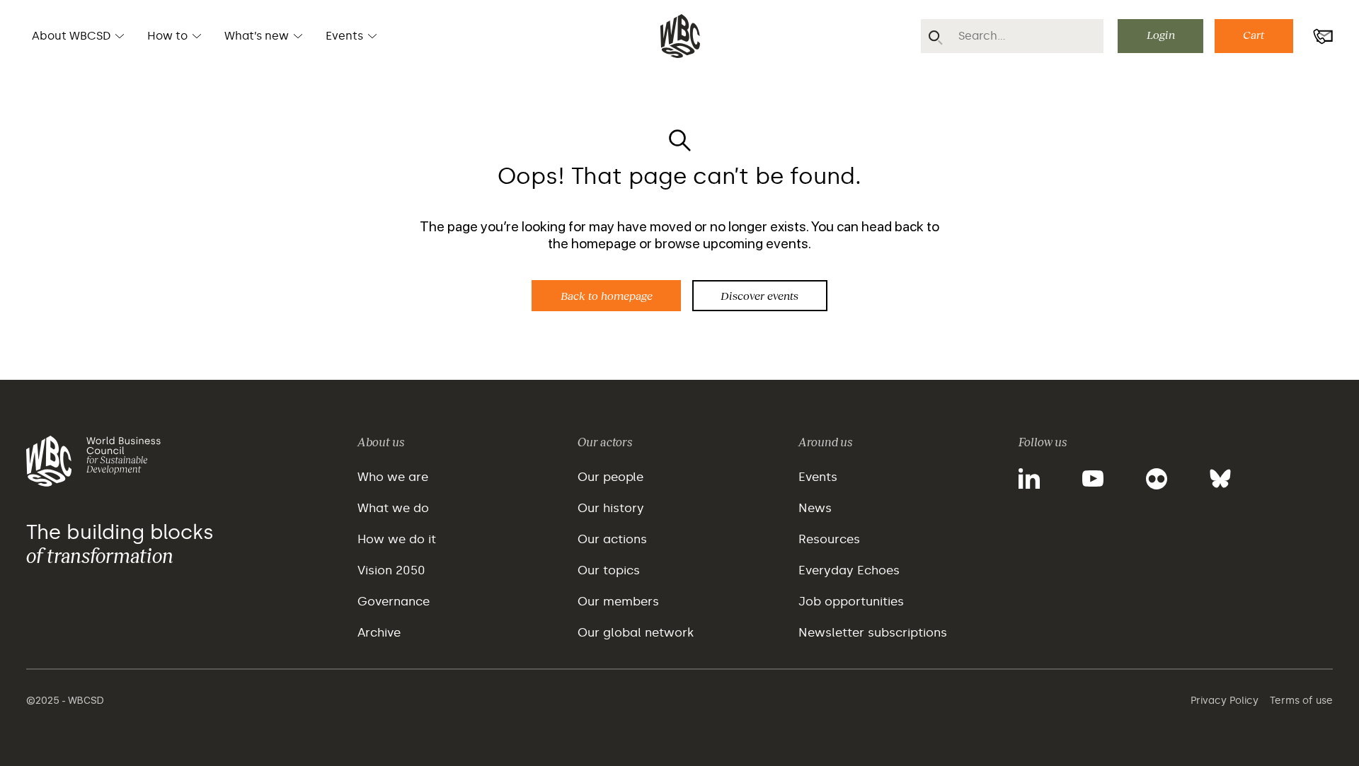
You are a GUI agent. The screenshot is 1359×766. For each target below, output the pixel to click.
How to (167, 35)
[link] (183, 478)
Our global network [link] (636, 632)
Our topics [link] (609, 570)
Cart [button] (1253, 34)
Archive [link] (379, 632)
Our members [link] (618, 601)
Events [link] (817, 477)
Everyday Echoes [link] (849, 570)
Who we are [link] (392, 477)
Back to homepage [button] (607, 295)
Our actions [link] (612, 539)
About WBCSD (71, 35)
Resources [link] (829, 539)
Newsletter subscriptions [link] (872, 632)
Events (344, 35)
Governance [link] (393, 601)
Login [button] (1161, 34)
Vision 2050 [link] (391, 570)
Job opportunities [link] (851, 601)
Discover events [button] (759, 295)
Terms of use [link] (1301, 701)
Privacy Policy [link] (1224, 701)
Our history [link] (611, 508)
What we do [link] (393, 508)
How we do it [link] (396, 539)
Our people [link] (610, 477)
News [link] (815, 508)
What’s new (256, 35)
